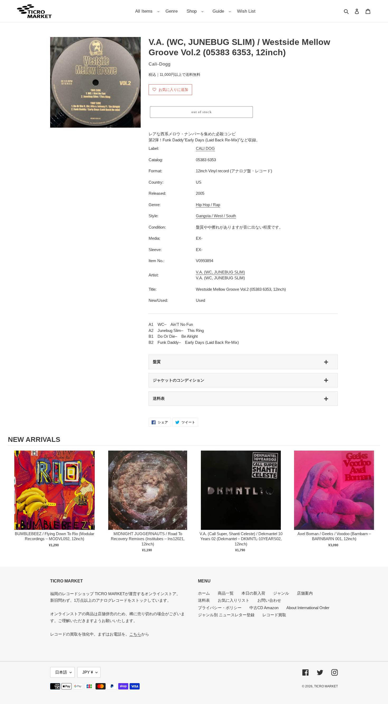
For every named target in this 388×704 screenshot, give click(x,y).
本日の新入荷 (253, 593)
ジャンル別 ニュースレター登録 (226, 615)
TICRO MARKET (326, 686)
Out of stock (54, 495)
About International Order (307, 607)
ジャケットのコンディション (178, 380)
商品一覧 (226, 593)
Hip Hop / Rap (208, 204)
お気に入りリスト (233, 600)
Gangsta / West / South (216, 216)
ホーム (204, 593)
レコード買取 (274, 615)
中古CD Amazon (263, 607)
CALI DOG (205, 148)
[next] (375, 501)
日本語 (61, 672)
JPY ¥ (87, 672)
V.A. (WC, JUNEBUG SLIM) (220, 272)
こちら (135, 634)
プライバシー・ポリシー (220, 607)
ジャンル (281, 593)
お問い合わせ (269, 600)
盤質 (157, 361)
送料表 (159, 398)
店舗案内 (305, 593)
